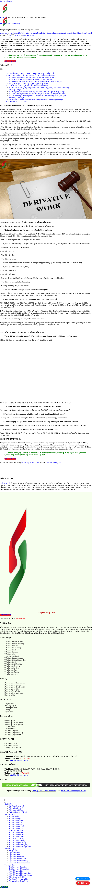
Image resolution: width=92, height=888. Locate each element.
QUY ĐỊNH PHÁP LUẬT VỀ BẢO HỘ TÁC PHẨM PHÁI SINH (30, 75)
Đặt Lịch (84, 883)
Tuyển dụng (8, 712)
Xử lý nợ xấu (13, 851)
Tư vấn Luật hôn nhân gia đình (20, 847)
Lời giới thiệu (9, 704)
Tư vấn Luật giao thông (17, 843)
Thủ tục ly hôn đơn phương (18, 869)
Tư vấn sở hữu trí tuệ (16, 838)
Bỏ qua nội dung (6, 1)
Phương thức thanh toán (13, 747)
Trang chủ (3, 17)
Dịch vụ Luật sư (10, 814)
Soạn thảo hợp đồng (11, 656)
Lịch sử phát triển (10, 708)
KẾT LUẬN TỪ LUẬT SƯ (16, 102)
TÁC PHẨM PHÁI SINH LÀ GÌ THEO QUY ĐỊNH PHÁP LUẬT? (31, 73)
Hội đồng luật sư (10, 706)
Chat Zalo (84, 879)
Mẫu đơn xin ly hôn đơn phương (20, 875)
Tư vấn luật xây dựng (12, 666)
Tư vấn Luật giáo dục (16, 834)
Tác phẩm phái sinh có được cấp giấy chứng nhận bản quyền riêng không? (38, 92)
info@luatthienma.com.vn (19, 760)
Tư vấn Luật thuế (15, 818)
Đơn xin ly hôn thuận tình (13, 725)
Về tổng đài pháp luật (16, 806)
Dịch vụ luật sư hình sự (12, 685)
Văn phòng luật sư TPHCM (14, 735)
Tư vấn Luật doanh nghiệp (18, 845)
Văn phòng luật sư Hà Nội (13, 733)
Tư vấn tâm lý (9, 729)
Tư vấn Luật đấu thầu (16, 832)
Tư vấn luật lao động (11, 668)
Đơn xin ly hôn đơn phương (14, 723)
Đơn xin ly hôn (9, 721)
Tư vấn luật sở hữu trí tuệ (10, 23)
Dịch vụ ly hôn (9, 695)
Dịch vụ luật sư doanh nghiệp (14, 687)
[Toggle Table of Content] (1, 70)
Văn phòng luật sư (11, 731)
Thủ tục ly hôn (9, 727)
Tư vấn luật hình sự (11, 650)
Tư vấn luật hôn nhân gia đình (15, 660)
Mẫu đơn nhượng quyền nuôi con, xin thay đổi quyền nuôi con (56, 33)
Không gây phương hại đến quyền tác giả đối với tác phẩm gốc (34, 77)
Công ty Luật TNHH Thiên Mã (44, 791)
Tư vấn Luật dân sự (16, 824)
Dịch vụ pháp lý (10, 849)
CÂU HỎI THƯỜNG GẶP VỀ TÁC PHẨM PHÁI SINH (27, 86)
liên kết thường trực (54, 462)
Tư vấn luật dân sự (11, 652)
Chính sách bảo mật (11, 745)
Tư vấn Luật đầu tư (16, 820)
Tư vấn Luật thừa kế (16, 826)
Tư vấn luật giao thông (12, 648)
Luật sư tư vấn (5, 483)
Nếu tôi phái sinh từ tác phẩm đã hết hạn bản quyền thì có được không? (37, 100)
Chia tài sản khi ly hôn (17, 877)
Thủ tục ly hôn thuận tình (18, 867)
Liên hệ (7, 710)
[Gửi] (10, 37)
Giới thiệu (8, 804)
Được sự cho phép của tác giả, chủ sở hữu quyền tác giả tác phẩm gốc (37, 81)
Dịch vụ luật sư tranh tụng (13, 693)
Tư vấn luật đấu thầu (11, 672)
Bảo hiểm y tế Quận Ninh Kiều (22, 33)
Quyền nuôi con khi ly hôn (18, 879)
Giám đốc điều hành (16, 808)
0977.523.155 (20, 619)
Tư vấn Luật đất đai (16, 822)
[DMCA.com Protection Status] (46, 787)
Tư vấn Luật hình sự (16, 828)
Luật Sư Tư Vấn (29, 35)
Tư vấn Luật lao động (16, 836)
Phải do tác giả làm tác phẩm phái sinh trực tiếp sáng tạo (32, 79)
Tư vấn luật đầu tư (11, 670)
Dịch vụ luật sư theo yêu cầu (14, 683)
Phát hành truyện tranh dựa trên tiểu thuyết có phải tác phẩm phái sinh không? (39, 94)
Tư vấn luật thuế (10, 662)
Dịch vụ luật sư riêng (11, 689)
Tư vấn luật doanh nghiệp (13, 658)
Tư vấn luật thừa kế (11, 674)
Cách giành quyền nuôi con (18, 881)
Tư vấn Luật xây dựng (17, 840)
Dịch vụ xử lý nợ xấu (12, 691)
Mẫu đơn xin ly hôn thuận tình (20, 873)
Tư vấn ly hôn (9, 654)
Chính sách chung (10, 743)
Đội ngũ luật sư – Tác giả (18, 812)
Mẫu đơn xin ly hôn (16, 871)
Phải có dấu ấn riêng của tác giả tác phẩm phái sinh (30, 83)
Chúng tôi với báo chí (16, 810)
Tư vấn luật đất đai (11, 646)
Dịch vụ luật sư (14, 855)
